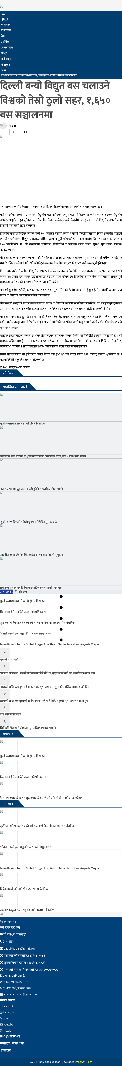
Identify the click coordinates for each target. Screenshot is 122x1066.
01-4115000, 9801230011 (16, 988)
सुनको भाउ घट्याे (9, 659)
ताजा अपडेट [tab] (6, 592)
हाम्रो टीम (5, 1050)
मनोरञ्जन (6, 59)
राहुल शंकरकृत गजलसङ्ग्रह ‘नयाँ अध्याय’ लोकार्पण (27, 910)
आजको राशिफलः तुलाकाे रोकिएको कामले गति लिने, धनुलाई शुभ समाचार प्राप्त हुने (44, 700)
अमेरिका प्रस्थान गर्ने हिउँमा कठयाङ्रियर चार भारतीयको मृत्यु (31, 587)
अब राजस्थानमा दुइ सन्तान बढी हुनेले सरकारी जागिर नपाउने (31, 489)
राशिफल (5, 75)
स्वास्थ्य (27, 75)
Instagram (8, 1012)
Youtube (8, 1024)
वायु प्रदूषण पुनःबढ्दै (10, 714)
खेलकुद (5, 65)
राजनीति (6, 30)
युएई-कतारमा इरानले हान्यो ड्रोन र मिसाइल (22, 423)
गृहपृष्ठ (4, 19)
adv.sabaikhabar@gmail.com (20, 994)
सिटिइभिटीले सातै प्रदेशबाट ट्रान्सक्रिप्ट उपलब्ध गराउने (28, 728)
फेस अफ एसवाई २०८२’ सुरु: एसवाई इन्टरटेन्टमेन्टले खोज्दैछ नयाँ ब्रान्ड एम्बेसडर (42, 798)
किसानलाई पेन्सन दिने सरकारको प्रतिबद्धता (23, 611)
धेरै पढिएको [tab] (21, 592)
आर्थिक (5, 42)
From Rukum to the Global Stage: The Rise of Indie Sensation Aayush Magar (49, 644)
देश (3, 36)
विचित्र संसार (16, 75)
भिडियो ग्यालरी (64, 75)
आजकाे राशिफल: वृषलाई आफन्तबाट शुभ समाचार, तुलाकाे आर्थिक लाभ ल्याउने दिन (44, 687)
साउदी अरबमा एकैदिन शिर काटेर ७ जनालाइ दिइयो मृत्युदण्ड (32, 554)
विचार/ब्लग (37, 75)
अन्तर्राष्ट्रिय (7, 47)
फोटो (74, 75)
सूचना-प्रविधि (50, 75)
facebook (7, 1006)
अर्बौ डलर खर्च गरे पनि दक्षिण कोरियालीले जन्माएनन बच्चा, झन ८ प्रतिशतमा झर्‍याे (43, 456)
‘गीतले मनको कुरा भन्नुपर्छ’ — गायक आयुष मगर (25, 633)
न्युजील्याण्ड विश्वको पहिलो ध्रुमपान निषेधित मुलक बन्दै (28, 522)
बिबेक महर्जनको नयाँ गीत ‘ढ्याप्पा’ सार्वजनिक (24, 889)
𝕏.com (4, 1018)
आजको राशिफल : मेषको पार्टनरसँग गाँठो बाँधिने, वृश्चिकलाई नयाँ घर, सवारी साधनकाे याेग (47, 673)
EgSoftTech (85, 1062)
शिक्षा (4, 53)
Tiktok (6, 1030)
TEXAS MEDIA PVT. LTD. (16, 982)
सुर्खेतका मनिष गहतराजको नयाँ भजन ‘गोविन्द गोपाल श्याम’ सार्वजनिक (37, 622)
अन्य (3, 70)
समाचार (5, 24)
